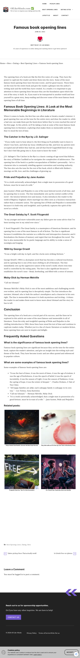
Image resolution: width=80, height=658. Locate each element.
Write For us (55, 633)
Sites (9, 63)
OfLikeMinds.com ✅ (22, 8)
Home (44, 3)
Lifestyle (46, 15)
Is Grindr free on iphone (63, 553)
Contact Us (13, 617)
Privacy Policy (32, 633)
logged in (19, 574)
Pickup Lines (55, 3)
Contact (65, 15)
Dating (16, 63)
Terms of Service (45, 633)
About (55, 15)
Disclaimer (69, 633)
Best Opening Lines (50, 9)
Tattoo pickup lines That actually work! (22, 553)
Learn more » (37, 654)
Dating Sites (66, 9)
